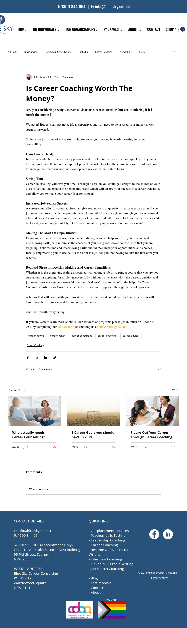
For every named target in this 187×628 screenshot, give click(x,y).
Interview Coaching (106, 559)
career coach (57, 335)
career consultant (82, 335)
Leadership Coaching (108, 540)
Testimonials (101, 583)
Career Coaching (103, 52)
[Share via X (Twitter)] (36, 357)
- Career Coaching (103, 545)
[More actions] (159, 77)
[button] (180, 29)
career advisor (131, 335)
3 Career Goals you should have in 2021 (93, 434)
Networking (126, 52)
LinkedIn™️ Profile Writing (112, 564)
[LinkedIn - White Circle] (168, 534)
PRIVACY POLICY (159, 578)
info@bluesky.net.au (112, 6)
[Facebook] (154, 534)
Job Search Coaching (107, 568)
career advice (36, 335)
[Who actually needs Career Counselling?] (34, 411)
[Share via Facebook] (27, 357)
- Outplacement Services (109, 530)
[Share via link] (54, 357)
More (142, 52)
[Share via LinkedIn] (45, 357)
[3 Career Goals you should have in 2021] (93, 411)
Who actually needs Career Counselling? (28, 434)
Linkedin (83, 52)
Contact (97, 587)
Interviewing (30, 52)
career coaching (107, 335)
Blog (94, 578)
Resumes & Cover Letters (58, 52)
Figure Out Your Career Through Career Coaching (151, 434)
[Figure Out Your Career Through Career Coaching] (152, 411)
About (96, 592)
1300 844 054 (73, 6)
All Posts (12, 52)
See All (175, 389)
